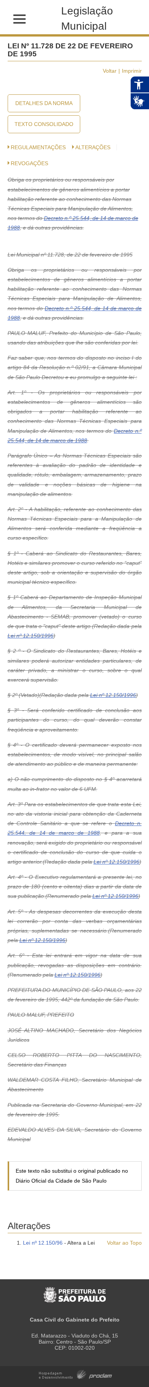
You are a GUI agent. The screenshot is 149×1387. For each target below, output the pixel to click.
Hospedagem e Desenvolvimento (75, 1374)
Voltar (110, 71)
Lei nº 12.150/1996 (30, 636)
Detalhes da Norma (44, 103)
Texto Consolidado (44, 124)
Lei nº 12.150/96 (43, 1243)
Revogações (29, 163)
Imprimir (132, 71)
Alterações (92, 147)
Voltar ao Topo (124, 1243)
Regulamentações (38, 147)
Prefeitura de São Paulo (75, 1291)
